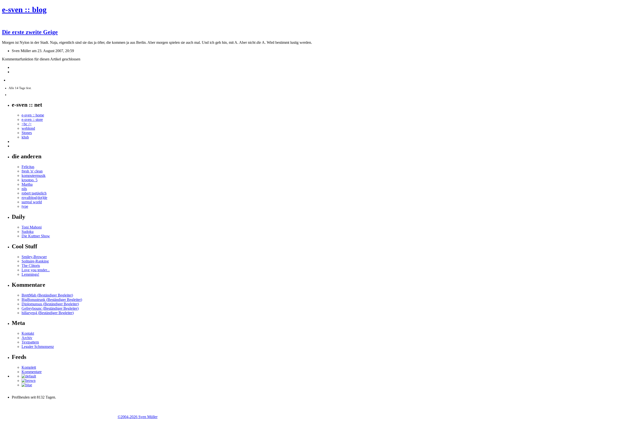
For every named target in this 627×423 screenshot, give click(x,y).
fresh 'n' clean (32, 171)
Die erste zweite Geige (30, 32)
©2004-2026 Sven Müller (137, 417)
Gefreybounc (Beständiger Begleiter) (50, 308)
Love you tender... (36, 270)
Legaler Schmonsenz (38, 346)
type (25, 206)
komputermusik (34, 175)
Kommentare (32, 372)
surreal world (32, 202)
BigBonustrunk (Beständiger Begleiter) (52, 299)
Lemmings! (30, 274)
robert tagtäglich (34, 193)
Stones (27, 133)
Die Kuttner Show (36, 236)
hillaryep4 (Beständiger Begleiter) (48, 313)
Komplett (29, 367)
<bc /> (27, 124)
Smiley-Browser (34, 257)
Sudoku (28, 231)
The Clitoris (31, 265)
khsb (25, 137)
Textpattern (30, 342)
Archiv (27, 338)
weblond (28, 128)
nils (24, 189)
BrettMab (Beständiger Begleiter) (47, 295)
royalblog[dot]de (34, 197)
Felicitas (28, 167)
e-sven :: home (33, 115)
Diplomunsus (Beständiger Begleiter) (50, 304)
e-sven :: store (32, 119)
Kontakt (28, 333)
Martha (27, 184)
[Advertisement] (59, 410)
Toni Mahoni (32, 227)
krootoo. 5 (29, 180)
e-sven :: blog (24, 9)
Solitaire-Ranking (35, 261)
